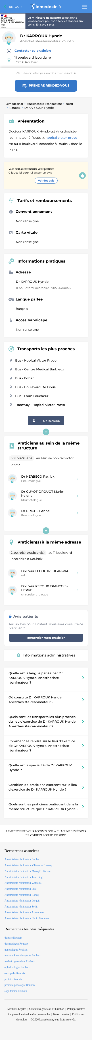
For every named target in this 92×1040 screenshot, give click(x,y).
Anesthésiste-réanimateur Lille (20, 888)
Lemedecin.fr (14, 103)
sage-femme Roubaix (15, 991)
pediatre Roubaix (13, 979)
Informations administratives (49, 655)
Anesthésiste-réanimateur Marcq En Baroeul (27, 871)
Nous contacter (61, 1014)
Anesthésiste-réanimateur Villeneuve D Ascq (28, 865)
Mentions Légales (16, 1008)
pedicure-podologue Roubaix (19, 985)
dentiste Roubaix (13, 937)
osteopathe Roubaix (14, 973)
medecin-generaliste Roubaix (19, 961)
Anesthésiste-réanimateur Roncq (21, 894)
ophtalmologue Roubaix (17, 967)
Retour (15, 6)
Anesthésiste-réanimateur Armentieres (24, 912)
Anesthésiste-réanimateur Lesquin (22, 900)
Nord (69, 103)
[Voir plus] (46, 432)
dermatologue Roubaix (16, 943)
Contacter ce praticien (33, 51)
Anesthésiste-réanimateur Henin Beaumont (27, 918)
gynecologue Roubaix (15, 949)
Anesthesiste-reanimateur (44, 103)
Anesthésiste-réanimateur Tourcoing (23, 877)
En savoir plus (45, 24)
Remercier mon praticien (46, 637)
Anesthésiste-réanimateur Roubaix (47, 41)
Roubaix (15, 107)
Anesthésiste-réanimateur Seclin (21, 906)
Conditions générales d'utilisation (46, 1008)
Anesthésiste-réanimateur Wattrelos (23, 882)
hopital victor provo (62, 138)
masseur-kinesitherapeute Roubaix (22, 955)
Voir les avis (46, 180)
